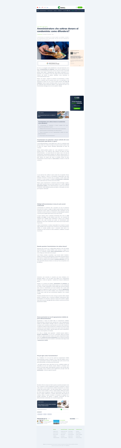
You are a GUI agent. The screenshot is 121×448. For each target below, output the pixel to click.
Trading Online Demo (64, 431)
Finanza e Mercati (71, 429)
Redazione (77, 431)
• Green (79, 10)
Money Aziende (55, 434)
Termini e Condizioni (79, 434)
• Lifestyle (82, 10)
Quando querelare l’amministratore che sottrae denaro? (51, 130)
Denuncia (49, 414)
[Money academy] (66, 10)
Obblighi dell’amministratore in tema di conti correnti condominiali (53, 128)
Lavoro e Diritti (39, 26)
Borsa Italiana (70, 431)
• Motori (73, 10)
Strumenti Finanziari (64, 429)
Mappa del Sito (55, 431)
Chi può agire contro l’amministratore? (47, 135)
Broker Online (63, 434)
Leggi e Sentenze (45, 26)
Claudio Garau (40, 34)
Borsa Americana (71, 434)
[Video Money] (69, 10)
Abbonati (80, 7)
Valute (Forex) (70, 437)
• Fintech (76, 10)
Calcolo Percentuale (64, 437)
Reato (45, 414)
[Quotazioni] (64, 10)
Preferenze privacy (79, 437)
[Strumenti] (67, 10)
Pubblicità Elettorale (56, 437)
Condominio (40, 414)
